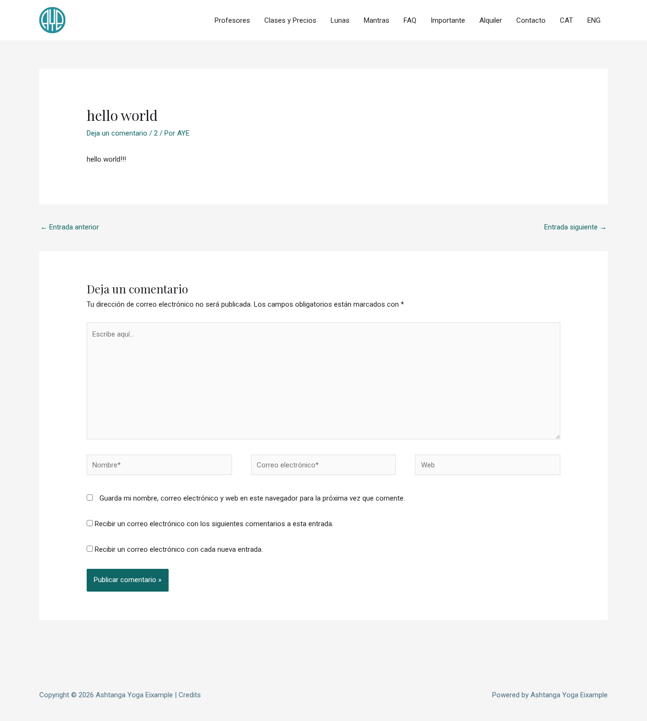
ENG (594, 20)
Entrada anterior (69, 227)
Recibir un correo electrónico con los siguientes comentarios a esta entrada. (214, 524)
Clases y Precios (290, 20)
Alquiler (490, 20)
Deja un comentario (117, 133)
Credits (190, 695)
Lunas (340, 20)
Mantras (376, 20)
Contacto (531, 20)
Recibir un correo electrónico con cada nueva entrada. (179, 549)
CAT (566, 20)
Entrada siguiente (575, 227)
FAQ (410, 20)
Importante (448, 20)
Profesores (232, 20)
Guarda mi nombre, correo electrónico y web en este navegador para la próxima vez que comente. (252, 498)
